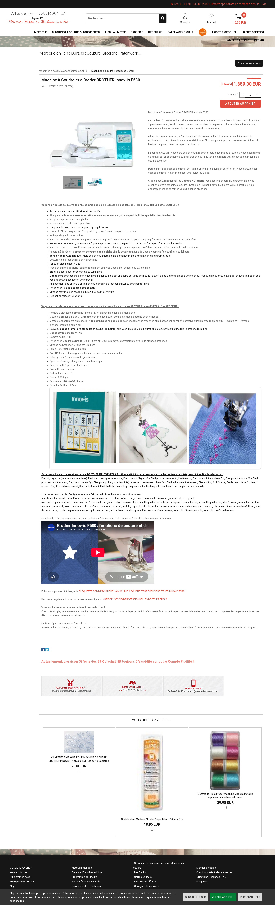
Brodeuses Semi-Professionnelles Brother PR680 (135, 599)
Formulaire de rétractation (86, 886)
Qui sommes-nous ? (21, 877)
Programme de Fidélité (84, 877)
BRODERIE (137, 32)
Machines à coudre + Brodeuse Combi (112, 71)
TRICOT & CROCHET (224, 32)
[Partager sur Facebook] (43, 650)
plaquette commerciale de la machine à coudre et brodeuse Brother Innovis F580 (131, 591)
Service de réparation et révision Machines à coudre (158, 865)
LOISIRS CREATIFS (253, 32)
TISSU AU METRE (115, 32)
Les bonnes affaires (145, 881)
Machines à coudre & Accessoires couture (63, 71)
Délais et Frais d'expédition (87, 872)
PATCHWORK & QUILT (180, 32)
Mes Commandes (82, 867)
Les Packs (140, 872)
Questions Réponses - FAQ (211, 877)
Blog (12, 886)
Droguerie (155, 32)
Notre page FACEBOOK (22, 881)
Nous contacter (18, 872)
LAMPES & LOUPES (237, 40)
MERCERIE (40, 32)
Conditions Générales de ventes (214, 872)
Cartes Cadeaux (143, 877)
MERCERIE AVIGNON (21, 867)
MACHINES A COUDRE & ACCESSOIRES (76, 32)
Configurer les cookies (146, 886)
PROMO (259, 40)
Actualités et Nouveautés (86, 881)
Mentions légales (206, 867)
